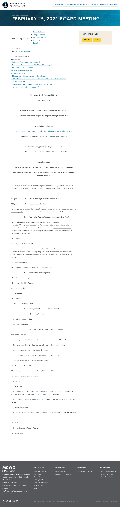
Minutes (87, 39)
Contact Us (96, 501)
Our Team (37, 474)
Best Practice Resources (107, 474)
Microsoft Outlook (39, 37)
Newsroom (60, 467)
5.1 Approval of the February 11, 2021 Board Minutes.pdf (31, 65)
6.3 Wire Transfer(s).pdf (19, 73)
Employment (38, 480)
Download (36, 43)
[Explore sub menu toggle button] (98, 4)
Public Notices (60, 471)
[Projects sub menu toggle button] (88, 4)
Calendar (81, 467)
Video (97, 39)
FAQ (35, 488)
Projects (83, 4)
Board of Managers (40, 471)
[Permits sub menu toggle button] (107, 4)
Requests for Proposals (63, 474)
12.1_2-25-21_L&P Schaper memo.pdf (25, 87)
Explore (93, 4)
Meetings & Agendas (85, 471)
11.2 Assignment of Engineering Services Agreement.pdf (31, 84)
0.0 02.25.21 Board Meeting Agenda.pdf (25, 62)
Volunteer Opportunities (108, 471)
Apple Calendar (38, 40)
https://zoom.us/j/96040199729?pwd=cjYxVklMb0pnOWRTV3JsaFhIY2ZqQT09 (44, 131)
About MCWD (39, 467)
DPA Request (38, 485)
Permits (103, 4)
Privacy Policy (105, 501)
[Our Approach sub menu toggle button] (64, 4)
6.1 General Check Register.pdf (22, 68)
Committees (38, 477)
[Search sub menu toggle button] (116, 4)
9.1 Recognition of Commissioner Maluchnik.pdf (28, 76)
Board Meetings (24, 51)
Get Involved (104, 467)
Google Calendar (39, 35)
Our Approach (58, 4)
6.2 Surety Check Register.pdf (21, 70)
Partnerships (71, 4)
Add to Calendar (39, 32)
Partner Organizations (107, 477)
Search (112, 4)
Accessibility (113, 501)
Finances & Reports (41, 482)
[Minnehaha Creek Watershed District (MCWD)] (13, 5)
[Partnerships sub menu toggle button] (78, 4)
